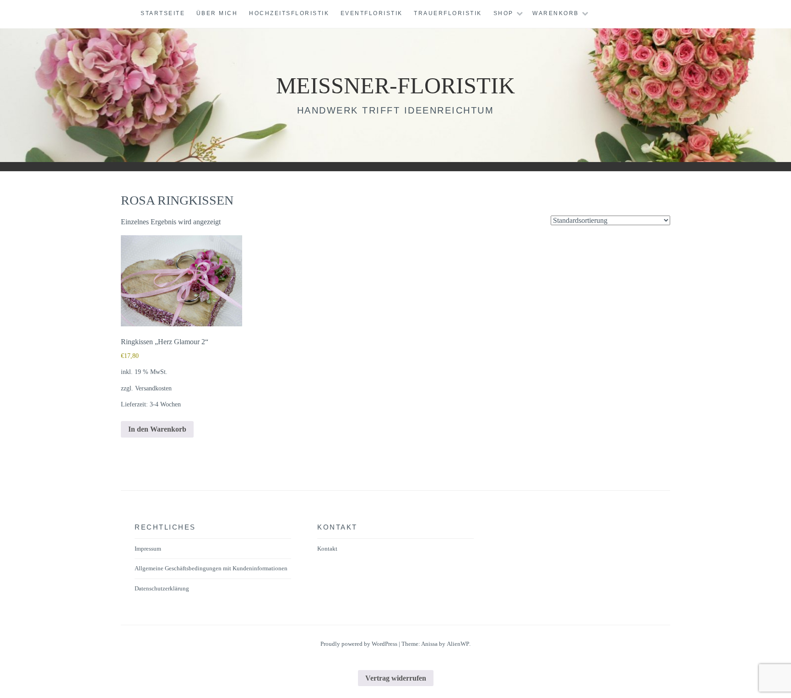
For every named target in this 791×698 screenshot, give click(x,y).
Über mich (217, 13)
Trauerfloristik (448, 13)
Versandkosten (153, 388)
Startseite (163, 13)
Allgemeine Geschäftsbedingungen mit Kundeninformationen (211, 568)
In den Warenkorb (157, 429)
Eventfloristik (372, 13)
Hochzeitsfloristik (289, 13)
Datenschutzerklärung (162, 588)
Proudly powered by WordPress (358, 643)
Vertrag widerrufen (395, 678)
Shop (503, 13)
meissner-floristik (395, 85)
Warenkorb (555, 13)
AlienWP (458, 643)
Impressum (148, 548)
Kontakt (327, 548)
